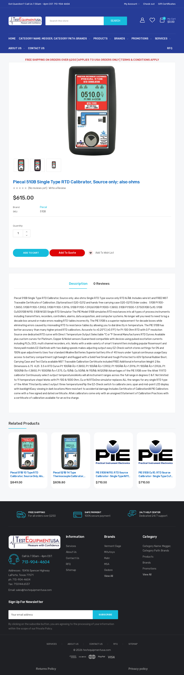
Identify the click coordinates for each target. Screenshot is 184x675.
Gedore (108, 570)
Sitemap (71, 570)
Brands (119, 38)
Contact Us (36, 48)
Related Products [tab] (24, 423)
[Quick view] (42, 453)
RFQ (169, 48)
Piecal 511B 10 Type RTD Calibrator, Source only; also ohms (27, 474)
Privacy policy (138, 668)
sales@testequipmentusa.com (34, 590)
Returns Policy (46, 668)
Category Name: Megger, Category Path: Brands (53, 38)
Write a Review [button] (57, 188)
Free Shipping (36, 512)
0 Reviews (101, 284)
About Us (14, 48)
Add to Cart (28, 492)
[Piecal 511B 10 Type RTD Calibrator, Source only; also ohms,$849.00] (28, 452)
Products (100, 38)
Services (161, 38)
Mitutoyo (109, 552)
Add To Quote (67, 252)
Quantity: (18, 225)
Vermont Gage (112, 546)
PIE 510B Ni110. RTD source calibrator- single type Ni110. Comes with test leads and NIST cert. (113, 474)
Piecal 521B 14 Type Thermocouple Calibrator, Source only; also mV (68, 474)
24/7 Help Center (149, 512)
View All (108, 576)
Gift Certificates (167, 4)
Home (12, 38)
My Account (131, 4)
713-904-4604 (36, 562)
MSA (106, 564)
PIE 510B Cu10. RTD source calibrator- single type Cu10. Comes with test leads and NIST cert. (156, 474)
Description (78, 284)
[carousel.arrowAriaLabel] (21, 514)
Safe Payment (93, 512)
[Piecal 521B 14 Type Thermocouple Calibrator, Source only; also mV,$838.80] (70, 452)
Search (115, 20)
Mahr (107, 558)
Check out (149, 4)
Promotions (140, 38)
